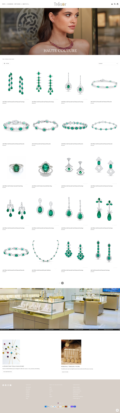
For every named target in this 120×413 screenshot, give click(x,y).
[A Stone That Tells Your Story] (11, 352)
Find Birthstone (7, 371)
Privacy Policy (75, 394)
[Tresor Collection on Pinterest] (5, 385)
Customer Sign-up (76, 398)
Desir (50, 387)
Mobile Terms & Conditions (78, 396)
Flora (50, 394)
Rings (27, 398)
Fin (50, 392)
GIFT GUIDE (17, 4)
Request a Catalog (76, 387)
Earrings (27, 396)
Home (3, 59)
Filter (7, 63)
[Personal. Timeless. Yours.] (71, 352)
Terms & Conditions (76, 389)
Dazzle (51, 389)
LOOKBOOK (10, 4)
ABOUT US (25, 4)
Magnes (51, 396)
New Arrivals (28, 387)
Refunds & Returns (76, 392)
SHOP (3, 4)
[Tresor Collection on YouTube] (10, 385)
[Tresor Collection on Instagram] (8, 385)
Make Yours (65, 371)
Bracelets (27, 394)
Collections (7, 59)
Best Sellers (28, 389)
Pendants (27, 392)
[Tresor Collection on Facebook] (3, 385)
